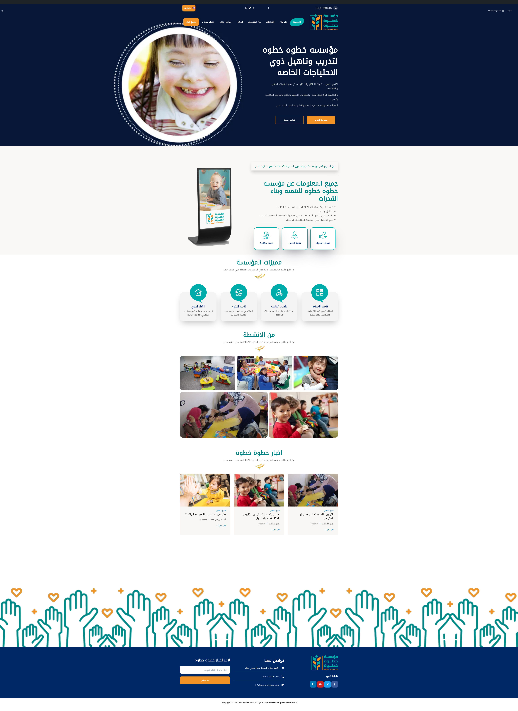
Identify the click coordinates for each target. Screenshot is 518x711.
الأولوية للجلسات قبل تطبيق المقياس (317, 516)
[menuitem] (515, 11)
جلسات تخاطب (279, 306)
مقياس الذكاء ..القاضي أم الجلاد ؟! (205, 514)
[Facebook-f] (334, 684)
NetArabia (292, 702)
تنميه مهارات (266, 243)
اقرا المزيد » (329, 530)
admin (315, 524)
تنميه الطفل (295, 243)
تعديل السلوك (323, 243)
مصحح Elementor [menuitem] (494, 10)
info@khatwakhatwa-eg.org (267, 685)
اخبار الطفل (329, 510)
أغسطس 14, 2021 (218, 520)
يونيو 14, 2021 (328, 524)
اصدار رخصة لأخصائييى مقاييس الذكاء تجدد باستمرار (261, 516)
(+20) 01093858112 (270, 676)
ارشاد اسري (198, 306)
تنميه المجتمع (320, 306)
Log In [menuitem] (509, 11)
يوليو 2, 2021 (274, 524)
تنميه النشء (238, 306)
